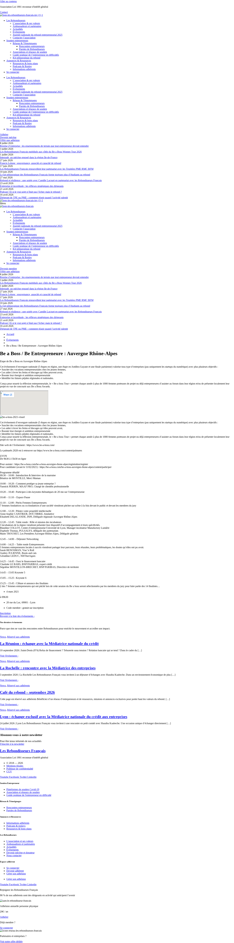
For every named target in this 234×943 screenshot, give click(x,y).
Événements (19, 32)
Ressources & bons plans (25, 63)
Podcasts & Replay (22, 66)
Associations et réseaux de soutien (30, 52)
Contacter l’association (24, 37)
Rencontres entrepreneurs (32, 46)
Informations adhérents (24, 69)
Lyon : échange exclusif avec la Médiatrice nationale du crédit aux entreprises (63, 717)
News (3, 636)
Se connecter (12, 72)
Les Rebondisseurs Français (23, 751)
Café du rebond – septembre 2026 (27, 692)
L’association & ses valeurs (26, 23)
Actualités (18, 29)
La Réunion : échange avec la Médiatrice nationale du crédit (49, 644)
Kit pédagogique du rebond (26, 57)
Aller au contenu (8, 1)
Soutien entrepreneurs (17, 40)
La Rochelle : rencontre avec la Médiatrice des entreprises (48, 668)
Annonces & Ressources (18, 60)
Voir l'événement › (9, 655)
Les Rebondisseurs (15, 20)
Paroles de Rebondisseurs (32, 49)
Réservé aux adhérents (18, 636)
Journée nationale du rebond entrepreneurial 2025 (37, 34)
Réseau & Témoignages (25, 43)
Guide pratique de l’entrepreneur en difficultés (36, 55)
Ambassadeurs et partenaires (27, 26)
